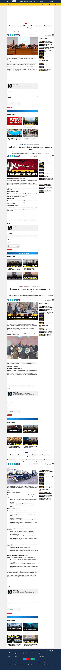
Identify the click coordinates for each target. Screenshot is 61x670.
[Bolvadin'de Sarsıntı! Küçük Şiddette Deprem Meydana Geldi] (22, 167)
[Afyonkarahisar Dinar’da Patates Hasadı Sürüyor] (30, 429)
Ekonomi (41, 1)
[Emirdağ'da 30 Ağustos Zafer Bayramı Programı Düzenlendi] (30, 263)
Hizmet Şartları (29, 662)
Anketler (40, 650)
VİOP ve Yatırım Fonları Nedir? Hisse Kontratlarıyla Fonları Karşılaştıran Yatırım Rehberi (30, 633)
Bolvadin (15, 178)
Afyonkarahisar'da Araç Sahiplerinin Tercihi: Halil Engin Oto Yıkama (14, 645)
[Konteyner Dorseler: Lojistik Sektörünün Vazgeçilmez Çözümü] (22, 475)
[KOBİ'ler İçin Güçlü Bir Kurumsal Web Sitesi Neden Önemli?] (14, 627)
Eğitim (16, 652)
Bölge (13, 6)
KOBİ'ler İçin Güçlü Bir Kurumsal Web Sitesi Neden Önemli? (14, 632)
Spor (37, 1)
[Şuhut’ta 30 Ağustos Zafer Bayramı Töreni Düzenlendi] (14, 429)
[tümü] (44, 1)
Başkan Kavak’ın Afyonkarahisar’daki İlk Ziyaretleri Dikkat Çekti (14, 269)
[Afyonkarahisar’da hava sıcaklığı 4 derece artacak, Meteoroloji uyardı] (30, 276)
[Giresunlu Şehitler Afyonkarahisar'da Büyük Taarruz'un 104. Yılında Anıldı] (14, 276)
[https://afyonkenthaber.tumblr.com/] (30, 659)
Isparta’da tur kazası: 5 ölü (13, 126)
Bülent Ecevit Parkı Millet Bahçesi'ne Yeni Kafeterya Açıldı (30, 447)
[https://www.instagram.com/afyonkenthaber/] (26, 659)
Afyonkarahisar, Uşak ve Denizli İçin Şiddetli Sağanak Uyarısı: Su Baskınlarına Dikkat (30, 127)
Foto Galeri (51, 4)
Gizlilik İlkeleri (44, 662)
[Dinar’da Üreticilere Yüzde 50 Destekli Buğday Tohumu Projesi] (14, 441)
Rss (10, 662)
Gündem (21, 1)
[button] (9, 4)
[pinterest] (19, 35)
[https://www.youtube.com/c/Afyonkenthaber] (28, 659)
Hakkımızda (49, 662)
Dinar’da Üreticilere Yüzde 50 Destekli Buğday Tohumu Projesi (14, 447)
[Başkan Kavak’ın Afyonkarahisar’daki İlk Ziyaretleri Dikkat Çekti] (14, 263)
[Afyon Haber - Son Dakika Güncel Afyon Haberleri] (14, 1)
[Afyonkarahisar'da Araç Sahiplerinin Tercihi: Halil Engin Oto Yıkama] (14, 639)
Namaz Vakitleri (41, 656)
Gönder (10, 107)
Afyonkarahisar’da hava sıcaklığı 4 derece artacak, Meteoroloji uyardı (30, 281)
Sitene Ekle (13, 662)
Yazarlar (57, 4)
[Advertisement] (30, 14)
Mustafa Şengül (15, 84)
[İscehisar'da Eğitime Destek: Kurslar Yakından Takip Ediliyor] (22, 311)
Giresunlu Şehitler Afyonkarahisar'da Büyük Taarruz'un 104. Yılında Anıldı (13, 282)
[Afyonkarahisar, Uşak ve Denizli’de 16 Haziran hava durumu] (30, 133)
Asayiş (30, 1)
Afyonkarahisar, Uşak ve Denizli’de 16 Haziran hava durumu (30, 139)
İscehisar (15, 324)
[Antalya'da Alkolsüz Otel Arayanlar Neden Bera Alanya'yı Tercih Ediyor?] (14, 133)
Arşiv (32, 652)
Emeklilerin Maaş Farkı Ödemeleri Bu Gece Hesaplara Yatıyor (30, 645)
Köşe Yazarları (25, 653)
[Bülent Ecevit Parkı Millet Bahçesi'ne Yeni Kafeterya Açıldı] (30, 441)
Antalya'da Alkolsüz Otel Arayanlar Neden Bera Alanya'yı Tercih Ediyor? (14, 139)
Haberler (10, 6)
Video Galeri (45, 4)
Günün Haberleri (33, 650)
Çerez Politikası (39, 662)
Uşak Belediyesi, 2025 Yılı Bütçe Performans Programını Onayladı (24, 6)
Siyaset (34, 1)
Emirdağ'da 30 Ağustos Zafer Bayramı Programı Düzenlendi (29, 269)
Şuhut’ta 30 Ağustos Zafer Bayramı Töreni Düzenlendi (14, 434)
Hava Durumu (41, 652)
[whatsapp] (12, 35)
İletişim (35, 662)
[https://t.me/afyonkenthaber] (34, 659)
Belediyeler (26, 1)
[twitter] (10, 35)
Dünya (9, 652)
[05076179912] (32, 659)
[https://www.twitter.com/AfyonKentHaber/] (24, 659)
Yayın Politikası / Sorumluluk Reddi (21, 662)
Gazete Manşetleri (42, 653)
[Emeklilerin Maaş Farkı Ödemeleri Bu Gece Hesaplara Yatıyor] (30, 639)
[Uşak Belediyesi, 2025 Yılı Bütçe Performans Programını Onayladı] (22, 46)
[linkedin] (17, 35)
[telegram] (15, 35)
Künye (33, 662)
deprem (22, 178)
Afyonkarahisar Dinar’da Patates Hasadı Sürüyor (29, 434)
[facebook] (8, 35)
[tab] (10, 91)
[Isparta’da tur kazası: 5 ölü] (14, 121)
